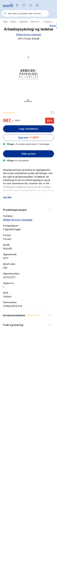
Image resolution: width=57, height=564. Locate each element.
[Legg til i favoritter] (51, 112)
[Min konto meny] (30, 5)
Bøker (13, 22)
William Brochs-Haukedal (28, 34)
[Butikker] (17, 5)
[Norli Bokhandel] (8, 5)
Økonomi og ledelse (36, 22)
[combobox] (25, 13)
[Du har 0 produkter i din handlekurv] (37, 5)
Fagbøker (23, 22)
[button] (24, 5)
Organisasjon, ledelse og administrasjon (49, 22)
